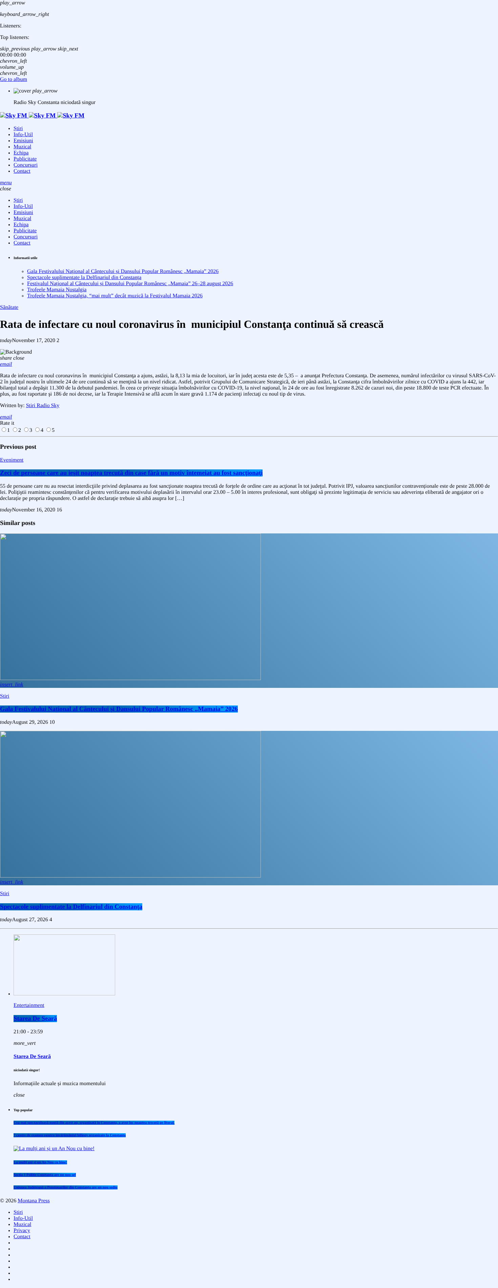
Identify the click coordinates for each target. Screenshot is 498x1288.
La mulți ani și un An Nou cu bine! (40, 1162)
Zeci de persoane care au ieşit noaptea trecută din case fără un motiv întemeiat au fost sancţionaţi (131, 473)
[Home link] (42, 115)
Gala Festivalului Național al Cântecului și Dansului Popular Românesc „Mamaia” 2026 (123, 271)
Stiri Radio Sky (43, 405)
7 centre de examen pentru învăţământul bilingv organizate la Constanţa (70, 1135)
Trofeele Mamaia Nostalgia (56, 290)
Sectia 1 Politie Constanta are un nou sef (45, 1175)
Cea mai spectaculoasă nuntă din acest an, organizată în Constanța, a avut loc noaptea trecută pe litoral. (94, 1123)
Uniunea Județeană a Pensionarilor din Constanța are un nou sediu (66, 1187)
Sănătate (9, 307)
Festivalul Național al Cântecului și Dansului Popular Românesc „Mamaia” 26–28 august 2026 (130, 284)
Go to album (13, 79)
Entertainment (29, 1005)
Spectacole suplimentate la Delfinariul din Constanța (84, 277)
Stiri (4, 696)
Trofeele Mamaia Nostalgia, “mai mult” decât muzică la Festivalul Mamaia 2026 (115, 296)
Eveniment (11, 460)
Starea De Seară (35, 1018)
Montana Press (34, 1201)
